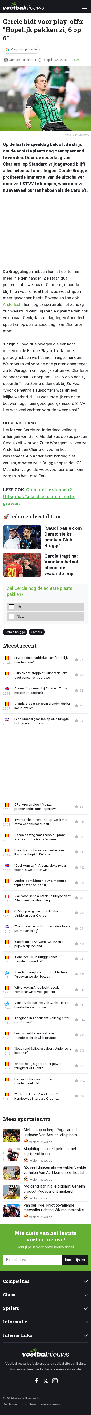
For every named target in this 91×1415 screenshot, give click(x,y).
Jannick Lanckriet (21, 60)
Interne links (17, 1335)
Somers (36, 632)
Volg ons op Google (24, 49)
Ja (19, 606)
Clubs (9, 1294)
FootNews (29, 1404)
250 (78, 60)
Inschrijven (75, 1259)
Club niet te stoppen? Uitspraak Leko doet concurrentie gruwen (39, 496)
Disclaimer (10, 1404)
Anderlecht (13, 304)
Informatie (15, 1322)
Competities (16, 1281)
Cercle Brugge (15, 632)
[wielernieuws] (45, 1352)
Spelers (11, 1308)
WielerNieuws (50, 1404)
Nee (20, 616)
